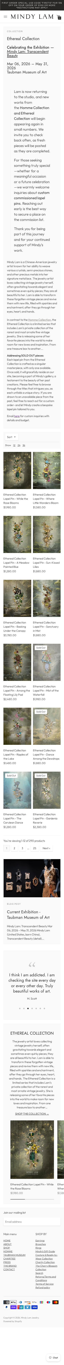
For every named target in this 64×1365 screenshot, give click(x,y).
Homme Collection (39, 319)
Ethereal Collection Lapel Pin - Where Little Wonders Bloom (46, 499)
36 (24, 445)
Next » (46, 848)
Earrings (40, 1245)
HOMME (7, 1256)
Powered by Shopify (12, 1326)
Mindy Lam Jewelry (30, 1323)
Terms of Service (44, 1289)
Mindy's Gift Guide (45, 1256)
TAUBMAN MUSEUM (14, 1260)
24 (19, 445)
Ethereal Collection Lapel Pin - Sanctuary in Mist (46, 626)
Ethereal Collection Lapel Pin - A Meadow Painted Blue (16, 562)
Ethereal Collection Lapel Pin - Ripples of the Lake (15, 754)
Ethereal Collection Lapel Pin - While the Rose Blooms (15, 499)
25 (34, 848)
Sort (9, 437)
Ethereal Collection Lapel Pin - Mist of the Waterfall (46, 690)
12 (14, 445)
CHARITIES (9, 1263)
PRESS (7, 1267)
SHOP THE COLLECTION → (32, 1119)
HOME (6, 1245)
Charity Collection (45, 1267)
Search (39, 1278)
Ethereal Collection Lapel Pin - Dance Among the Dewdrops (46, 754)
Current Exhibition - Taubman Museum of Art (28, 914)
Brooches (40, 1249)
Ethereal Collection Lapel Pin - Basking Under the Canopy (14, 626)
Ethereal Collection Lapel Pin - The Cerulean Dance (14, 818)
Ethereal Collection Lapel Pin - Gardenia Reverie (45, 818)
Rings (38, 1253)
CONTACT (9, 1274)
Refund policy (42, 1292)
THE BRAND (10, 1271)
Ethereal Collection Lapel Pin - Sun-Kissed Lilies (46, 562)
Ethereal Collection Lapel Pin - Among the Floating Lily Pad (16, 690)
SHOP (6, 1253)
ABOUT (7, 1249)
